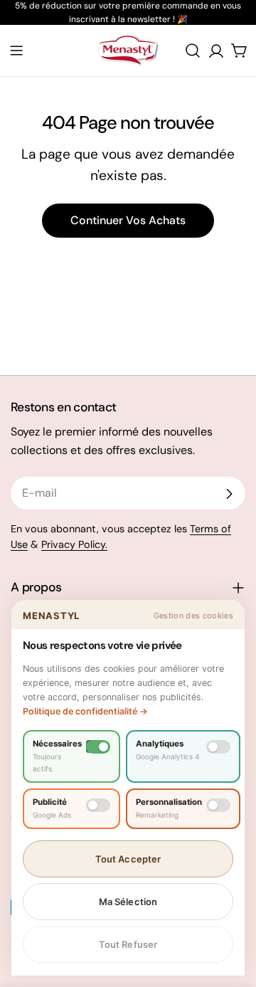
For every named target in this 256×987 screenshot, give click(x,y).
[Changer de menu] (16, 50)
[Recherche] (192, 50)
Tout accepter (128, 859)
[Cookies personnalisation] (218, 805)
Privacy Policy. (74, 544)
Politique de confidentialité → (85, 711)
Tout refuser (128, 944)
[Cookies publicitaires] (98, 805)
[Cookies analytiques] (218, 747)
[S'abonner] (229, 494)
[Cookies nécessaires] (98, 747)
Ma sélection (128, 901)
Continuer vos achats (128, 220)
